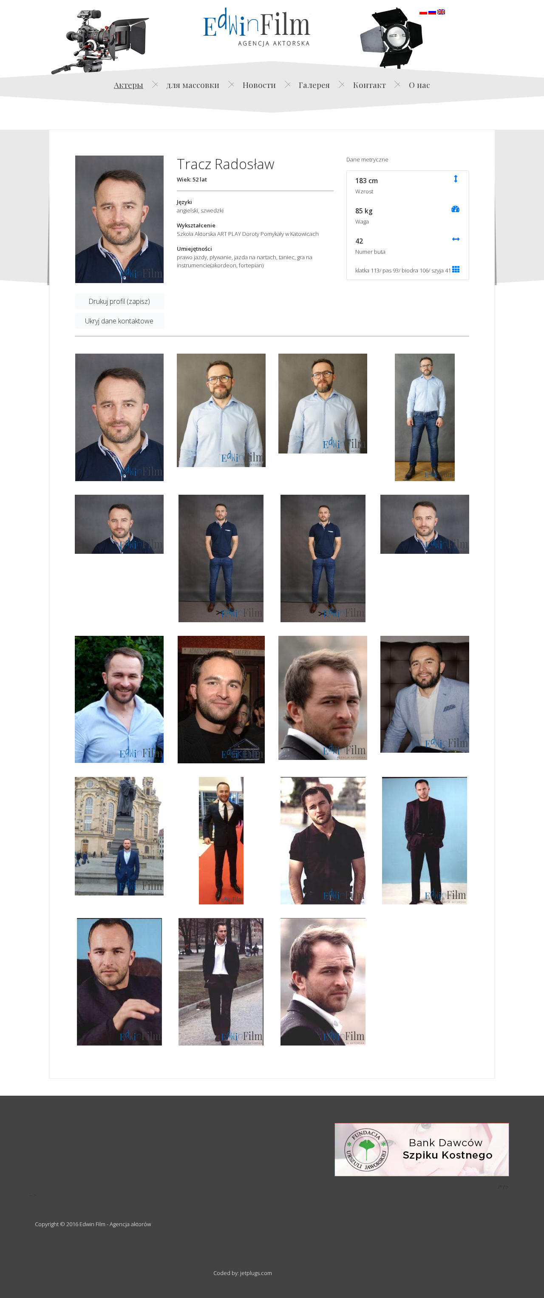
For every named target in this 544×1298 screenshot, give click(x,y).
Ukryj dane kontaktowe (119, 321)
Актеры (128, 84)
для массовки (192, 84)
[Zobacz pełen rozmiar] (119, 219)
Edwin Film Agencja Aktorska (256, 27)
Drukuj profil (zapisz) (119, 301)
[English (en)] (441, 11)
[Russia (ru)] (432, 11)
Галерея (314, 84)
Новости (259, 84)
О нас (419, 84)
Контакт (369, 84)
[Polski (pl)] (423, 11)
